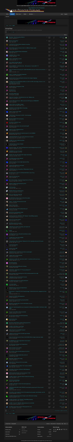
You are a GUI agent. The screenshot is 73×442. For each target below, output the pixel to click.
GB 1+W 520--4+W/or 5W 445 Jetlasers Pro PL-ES (19, 351)
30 (21, 181)
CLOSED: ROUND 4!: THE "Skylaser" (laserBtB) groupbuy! (21, 399)
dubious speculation (12, 348)
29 (20, 181)
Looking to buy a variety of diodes (16, 144)
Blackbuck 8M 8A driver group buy (16, 118)
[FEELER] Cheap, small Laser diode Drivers (18, 287)
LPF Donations (41, 7)
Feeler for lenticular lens (14, 176)
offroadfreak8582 (12, 217)
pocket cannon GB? (13, 248)
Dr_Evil (10, 249)
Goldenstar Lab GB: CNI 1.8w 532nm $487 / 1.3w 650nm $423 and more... (25, 259)
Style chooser (8, 423)
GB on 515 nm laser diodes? (15, 219)
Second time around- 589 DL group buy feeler (18, 299)
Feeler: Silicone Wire (13, 205)
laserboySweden (62, 252)
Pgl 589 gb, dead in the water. (15, 223)
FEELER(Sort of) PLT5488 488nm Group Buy (18, 108)
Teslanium (63, 245)
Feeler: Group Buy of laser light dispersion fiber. (19, 162)
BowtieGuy (63, 242)
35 (18, 316)
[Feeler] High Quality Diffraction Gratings (18, 266)
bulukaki (10, 59)
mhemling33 (11, 293)
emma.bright (62, 45)
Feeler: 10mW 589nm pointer (15, 58)
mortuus (63, 231)
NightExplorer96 (62, 227)
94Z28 (10, 119)
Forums (12, 14)
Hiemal (10, 220)
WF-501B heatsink (13, 262)
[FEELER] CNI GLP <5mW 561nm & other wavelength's (20, 252)
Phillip (10, 52)
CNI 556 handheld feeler (14, 380)
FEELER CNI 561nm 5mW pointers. (16, 190)
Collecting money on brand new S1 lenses (18, 277)
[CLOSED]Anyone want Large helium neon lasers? (19, 340)
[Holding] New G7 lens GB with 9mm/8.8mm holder (20, 234)
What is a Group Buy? (13, 40)
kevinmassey (11, 209)
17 (20, 313)
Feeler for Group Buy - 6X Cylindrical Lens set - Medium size (21, 97)
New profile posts (24, 430)
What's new (18, 14)
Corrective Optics (12, 284)
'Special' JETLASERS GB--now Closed (16, 165)
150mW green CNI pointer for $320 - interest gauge (20, 115)
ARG (9, 316)
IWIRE (64, 292)
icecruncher (63, 396)
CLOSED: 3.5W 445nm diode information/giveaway (20, 383)
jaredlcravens (49, 436)
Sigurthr (63, 281)
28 (18, 181)
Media (25, 14)
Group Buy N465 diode (14, 93)
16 (24, 137)
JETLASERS (10, 242)
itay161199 (11, 263)
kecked (63, 52)
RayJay (10, 320)
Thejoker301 (11, 148)
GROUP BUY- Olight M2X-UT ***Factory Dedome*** (20, 269)
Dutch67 (63, 116)
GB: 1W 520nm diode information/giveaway (18, 315)
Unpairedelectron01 (12, 75)
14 (19, 217)
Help (62, 423)
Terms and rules (53, 423)
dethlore (10, 238)
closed (10, 230)
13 (19, 63)
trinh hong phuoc (12, 94)
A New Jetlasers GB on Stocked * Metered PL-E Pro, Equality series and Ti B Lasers (26, 241)
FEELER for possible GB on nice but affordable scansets (20, 303)
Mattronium (63, 277)
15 (23, 137)
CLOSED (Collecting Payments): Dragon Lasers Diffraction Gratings (23, 395)
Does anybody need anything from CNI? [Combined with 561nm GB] (23, 273)
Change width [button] (13, 423)
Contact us (48, 423)
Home (7, 14)
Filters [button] (65, 34)
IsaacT (64, 334)
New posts (7, 16)
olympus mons (11, 224)
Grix (64, 316)
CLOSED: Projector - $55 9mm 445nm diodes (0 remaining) (21, 376)
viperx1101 (63, 312)
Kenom (10, 407)
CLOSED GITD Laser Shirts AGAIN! (16, 237)
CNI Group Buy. (12, 187)
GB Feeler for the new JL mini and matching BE (19, 126)
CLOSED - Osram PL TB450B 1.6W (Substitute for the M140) (21, 403)
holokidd (63, 82)
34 (17, 316)
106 (18, 407)
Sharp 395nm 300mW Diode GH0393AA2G (18, 51)
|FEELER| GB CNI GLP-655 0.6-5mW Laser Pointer (19, 333)
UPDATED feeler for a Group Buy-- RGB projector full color (21, 169)
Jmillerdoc (10, 260)
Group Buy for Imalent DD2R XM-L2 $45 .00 (18, 355)
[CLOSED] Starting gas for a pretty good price (18, 280)
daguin (10, 41)
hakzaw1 (10, 71)
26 (21, 148)
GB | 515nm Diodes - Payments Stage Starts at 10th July (21, 180)
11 (19, 224)
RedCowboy (11, 134)
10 (18, 152)
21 (18, 389)
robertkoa (10, 49)
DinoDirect (11, 227)
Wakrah (63, 63)
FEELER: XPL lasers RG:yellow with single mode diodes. (20, 154)
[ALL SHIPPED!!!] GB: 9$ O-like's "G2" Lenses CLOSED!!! (20, 365)
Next (13, 32)
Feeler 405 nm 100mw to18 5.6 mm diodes (18, 362)
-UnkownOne (11, 79)
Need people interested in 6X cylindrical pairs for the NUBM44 (22, 133)
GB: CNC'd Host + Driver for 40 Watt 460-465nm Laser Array (21, 172)
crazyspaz (10, 231)
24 (18, 148)
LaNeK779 (63, 98)
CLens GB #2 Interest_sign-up (15, 62)
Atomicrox (63, 224)
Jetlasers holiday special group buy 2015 (17, 183)
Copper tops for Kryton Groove (15, 255)
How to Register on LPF (33, 7)
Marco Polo (11, 338)
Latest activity (24, 432)
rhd (9, 173)
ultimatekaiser (62, 191)
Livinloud (10, 270)
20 (21, 191)
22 (20, 389)
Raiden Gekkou (62, 352)
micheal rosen (11, 155)
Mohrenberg (11, 202)
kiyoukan (63, 285)
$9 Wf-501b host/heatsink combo (16, 212)
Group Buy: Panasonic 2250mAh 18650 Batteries (19, 369)
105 (17, 407)
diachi (64, 159)
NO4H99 (10, 396)
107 (20, 407)
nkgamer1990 (11, 285)
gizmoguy (10, 145)
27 (16, 366)
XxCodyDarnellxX (62, 400)
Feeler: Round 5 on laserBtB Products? (17, 330)
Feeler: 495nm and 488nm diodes (16, 104)
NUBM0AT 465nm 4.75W (14, 55)
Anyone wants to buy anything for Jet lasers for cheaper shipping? (23, 78)
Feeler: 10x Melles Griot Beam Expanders (18, 74)
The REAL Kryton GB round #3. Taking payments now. (20, 406)
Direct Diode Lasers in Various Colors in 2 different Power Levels (22, 48)
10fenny (63, 180)
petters (10, 377)
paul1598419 (62, 48)
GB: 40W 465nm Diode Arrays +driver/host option (19, 198)
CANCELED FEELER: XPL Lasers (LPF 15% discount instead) (21, 136)
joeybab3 (10, 109)
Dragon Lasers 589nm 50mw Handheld (17, 312)
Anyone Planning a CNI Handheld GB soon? (18, 208)
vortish (10, 130)
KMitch (63, 137)
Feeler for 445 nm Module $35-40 (16, 129)
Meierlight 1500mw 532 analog (15, 358)
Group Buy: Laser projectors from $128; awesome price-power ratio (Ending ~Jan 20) (27, 392)
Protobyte (10, 56)
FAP (64, 56)
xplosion (63, 263)
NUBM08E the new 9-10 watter (15, 151)
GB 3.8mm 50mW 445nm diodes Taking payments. (20, 322)
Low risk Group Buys (13, 244)
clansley (10, 245)
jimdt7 (10, 366)
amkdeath (10, 288)
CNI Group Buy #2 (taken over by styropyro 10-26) (19, 373)
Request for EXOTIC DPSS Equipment (17, 296)
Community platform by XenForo (30, 440)
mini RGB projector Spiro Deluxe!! (16, 158)
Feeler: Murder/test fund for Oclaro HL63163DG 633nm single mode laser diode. (26, 337)
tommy (10, 123)
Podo (10, 235)
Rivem (10, 112)
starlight (63, 260)
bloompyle (11, 297)
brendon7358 (11, 45)
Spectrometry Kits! (13, 319)
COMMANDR (11, 356)
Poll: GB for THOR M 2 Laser (15, 122)
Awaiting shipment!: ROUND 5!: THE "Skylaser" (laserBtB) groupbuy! (23, 216)
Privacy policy (58, 423)
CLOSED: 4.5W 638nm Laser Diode (16, 326)
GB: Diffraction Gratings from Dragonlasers (18, 344)
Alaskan (63, 119)
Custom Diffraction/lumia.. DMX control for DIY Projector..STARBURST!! (24, 100)
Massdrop (10, 38)
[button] (22, 14)
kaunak (63, 384)
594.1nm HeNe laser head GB (15, 194)
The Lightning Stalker (12, 327)
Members (31, 14)
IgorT (10, 116)
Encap (64, 38)
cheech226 (63, 407)
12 (18, 63)
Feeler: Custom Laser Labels (15, 111)
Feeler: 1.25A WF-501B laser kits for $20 (17, 201)
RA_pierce (63, 105)
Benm (64, 130)
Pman (64, 155)
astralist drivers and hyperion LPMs (16, 86)
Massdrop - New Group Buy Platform (17, 37)
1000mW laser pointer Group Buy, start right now (19, 226)
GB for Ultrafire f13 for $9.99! (15, 347)
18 (18, 191)
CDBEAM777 (63, 41)
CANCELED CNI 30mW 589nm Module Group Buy (19, 44)
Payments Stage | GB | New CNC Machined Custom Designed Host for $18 (25, 147)
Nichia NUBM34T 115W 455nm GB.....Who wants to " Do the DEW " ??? (24, 66)
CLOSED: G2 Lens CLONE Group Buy (16, 140)
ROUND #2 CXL (12, 90)
